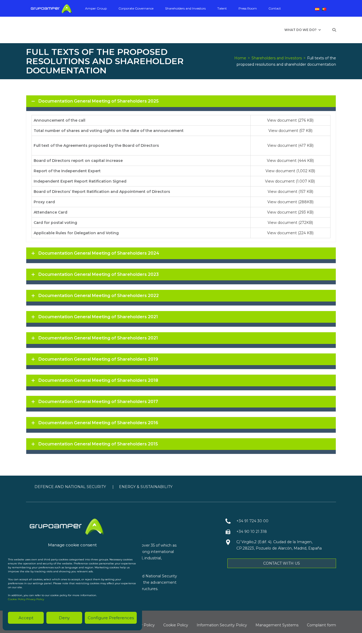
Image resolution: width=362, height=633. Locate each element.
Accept (26, 617)
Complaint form (321, 625)
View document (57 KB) (290, 130)
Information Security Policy (222, 625)
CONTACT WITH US (281, 563)
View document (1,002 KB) (290, 171)
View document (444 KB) (290, 160)
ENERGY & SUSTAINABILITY (146, 486)
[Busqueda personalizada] (334, 30)
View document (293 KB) (290, 212)
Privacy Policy (35, 599)
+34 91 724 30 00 (252, 521)
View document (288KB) (290, 202)
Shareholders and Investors (185, 8)
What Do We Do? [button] (300, 30)
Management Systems (276, 625)
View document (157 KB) (290, 191)
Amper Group (96, 8)
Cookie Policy (16, 599)
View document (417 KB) (290, 145)
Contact (274, 8)
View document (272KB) (290, 222)
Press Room (248, 8)
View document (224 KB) (290, 233)
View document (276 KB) (290, 120)
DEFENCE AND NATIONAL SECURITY (70, 486)
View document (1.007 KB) (290, 181)
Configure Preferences (111, 617)
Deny (64, 617)
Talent (222, 8)
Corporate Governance (135, 8)
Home (240, 58)
